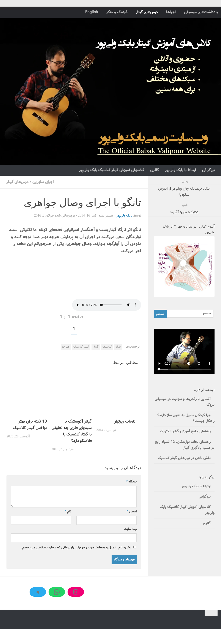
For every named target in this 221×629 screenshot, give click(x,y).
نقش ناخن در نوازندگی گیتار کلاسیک (184, 458)
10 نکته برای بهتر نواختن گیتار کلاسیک (30, 424)
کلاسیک (107, 347)
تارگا (118, 347)
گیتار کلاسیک (81, 347)
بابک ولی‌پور (124, 215)
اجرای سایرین (43, 182)
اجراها (171, 12)
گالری (154, 170)
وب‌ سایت (130, 529)
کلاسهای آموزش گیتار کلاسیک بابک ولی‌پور (111, 170)
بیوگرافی (208, 170)
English (91, 12)
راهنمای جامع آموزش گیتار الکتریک (185, 431)
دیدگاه (131, 481)
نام (68, 511)
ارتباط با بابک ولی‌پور (180, 170)
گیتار (95, 347)
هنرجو (65, 347)
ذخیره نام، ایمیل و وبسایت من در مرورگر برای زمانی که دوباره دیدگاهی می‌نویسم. (76, 547)
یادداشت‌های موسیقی (201, 12)
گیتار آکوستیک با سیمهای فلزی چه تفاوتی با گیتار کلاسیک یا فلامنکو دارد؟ (72, 431)
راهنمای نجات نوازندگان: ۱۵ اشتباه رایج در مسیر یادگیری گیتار (185, 445)
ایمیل (132, 511)
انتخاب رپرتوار (125, 421)
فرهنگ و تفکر (117, 12)
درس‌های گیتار (147, 12)
